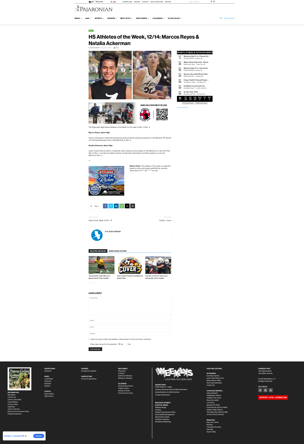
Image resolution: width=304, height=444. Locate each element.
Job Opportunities (264, 371)
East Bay (210, 429)
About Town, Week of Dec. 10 (100, 220)
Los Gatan (210, 402)
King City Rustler (213, 400)
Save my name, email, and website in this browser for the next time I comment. (121, 339)
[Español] (115, 2)
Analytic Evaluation (162, 419)
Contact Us (12, 397)
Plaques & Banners (14, 414)
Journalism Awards (265, 373)
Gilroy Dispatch (212, 393)
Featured (47, 381)
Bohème (210, 425)
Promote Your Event (125, 393)
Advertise (47, 371)
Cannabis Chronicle (214, 427)
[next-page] (93, 283)
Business (47, 383)
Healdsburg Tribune (214, 395)
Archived (121, 373)
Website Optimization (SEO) (165, 412)
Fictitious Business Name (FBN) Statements (171, 389)
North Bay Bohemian (214, 383)
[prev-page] (90, 283)
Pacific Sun (211, 385)
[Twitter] (110, 206)
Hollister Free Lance (214, 398)
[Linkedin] (116, 206)
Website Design (160, 407)
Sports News (49, 394)
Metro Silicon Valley (214, 380)
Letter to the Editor (14, 400)
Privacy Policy (13, 404)
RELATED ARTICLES (98, 251)
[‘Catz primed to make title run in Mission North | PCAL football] (101, 265)
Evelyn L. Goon (165, 220)
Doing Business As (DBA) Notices (167, 392)
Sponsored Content (162, 417)
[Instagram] (214, 1)
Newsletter (12, 395)
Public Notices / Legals (163, 387)
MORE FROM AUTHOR (118, 251)
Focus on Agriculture (88, 379)
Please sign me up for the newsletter (103, 344)
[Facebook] (211, 1)
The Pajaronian (212, 412)
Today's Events (123, 388)
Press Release (13, 402)
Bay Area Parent (213, 422)
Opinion (47, 386)
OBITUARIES (123, 369)
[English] (112, 2)
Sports (91, 30)
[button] (226, 18)
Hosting (158, 410)
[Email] (127, 206)
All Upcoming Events (125, 386)
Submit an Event (124, 391)
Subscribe (11, 407)
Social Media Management (165, 414)
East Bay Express (213, 376)
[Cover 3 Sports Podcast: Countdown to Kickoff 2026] (130, 265)
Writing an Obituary (125, 378)
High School (48, 396)
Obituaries (122, 371)
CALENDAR (122, 383)
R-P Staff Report (94, 48)
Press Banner (211, 407)
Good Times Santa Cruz (215, 378)
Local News (48, 379)
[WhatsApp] (121, 206)
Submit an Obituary (125, 376)
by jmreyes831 (182, 107)
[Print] (132, 206)
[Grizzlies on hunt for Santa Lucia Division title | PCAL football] (158, 265)
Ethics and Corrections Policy (18, 411)
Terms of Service (14, 409)
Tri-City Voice (211, 414)
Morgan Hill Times (213, 405)
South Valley (211, 432)
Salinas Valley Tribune (215, 410)
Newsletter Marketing (163, 422)
